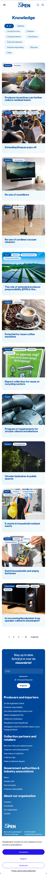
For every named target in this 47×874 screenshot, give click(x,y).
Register (23, 686)
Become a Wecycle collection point (18, 745)
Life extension (33, 37)
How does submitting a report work (18, 711)
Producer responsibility (15, 47)
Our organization (10, 809)
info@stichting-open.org (33, 834)
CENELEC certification (13, 719)
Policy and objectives (14, 42)
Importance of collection (14, 753)
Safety (9, 53)
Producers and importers (21, 697)
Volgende (34, 637)
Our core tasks (10, 785)
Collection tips (9, 757)
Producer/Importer (25, 680)
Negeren (23, 859)
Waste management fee (14, 715)
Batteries (21, 26)
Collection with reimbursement (16, 749)
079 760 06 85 (29, 832)
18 (26, 637)
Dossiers (7, 802)
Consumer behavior (14, 37)
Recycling (34, 47)
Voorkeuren (23, 865)
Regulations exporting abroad (16, 723)
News (6, 777)
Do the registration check (14, 703)
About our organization (20, 796)
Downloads (8, 806)
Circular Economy (13, 31)
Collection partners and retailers (20, 738)
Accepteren (23, 852)
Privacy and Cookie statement (23, 871)
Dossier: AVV (9, 781)
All (10, 26)
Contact (7, 813)
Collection (30, 31)
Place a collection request (14, 761)
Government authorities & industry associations (21, 769)
